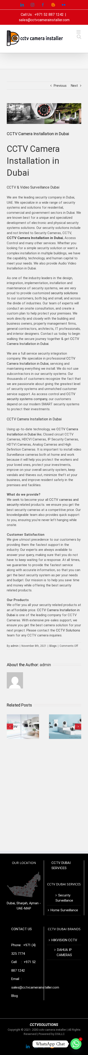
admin (15, 645)
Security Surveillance (64, 897)
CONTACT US (21, 929)
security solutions (64, 293)
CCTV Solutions (68, 630)
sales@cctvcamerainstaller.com (44, 20)
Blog (14, 996)
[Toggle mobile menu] (78, 32)
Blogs (53, 645)
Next (74, 86)
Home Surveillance (64, 910)
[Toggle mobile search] (79, 36)
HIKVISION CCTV (64, 940)
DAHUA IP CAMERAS (64, 952)
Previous (60, 86)
